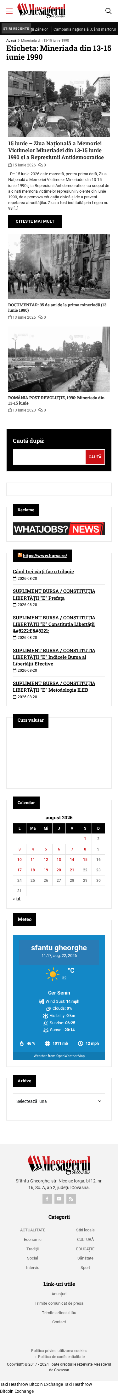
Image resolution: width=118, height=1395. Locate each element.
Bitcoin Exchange (46, 1384)
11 (33, 860)
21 (72, 870)
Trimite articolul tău (59, 1312)
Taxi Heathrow (14, 1384)
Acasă (11, 41)
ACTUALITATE (32, 1230)
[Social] (47, 1199)
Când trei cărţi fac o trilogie (43, 571)
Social (32, 1258)
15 (85, 860)
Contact (59, 1322)
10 (19, 860)
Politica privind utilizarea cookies (59, 1351)
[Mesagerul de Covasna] (41, 10)
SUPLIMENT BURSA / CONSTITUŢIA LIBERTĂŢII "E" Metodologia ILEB (54, 686)
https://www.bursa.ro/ (45, 555)
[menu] (9, 11)
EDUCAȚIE (85, 1249)
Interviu (32, 1267)
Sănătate (85, 1258)
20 (59, 870)
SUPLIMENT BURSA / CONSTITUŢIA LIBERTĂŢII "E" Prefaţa (54, 594)
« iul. (17, 899)
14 (72, 860)
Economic (33, 1239)
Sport (85, 1267)
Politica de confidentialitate (61, 1357)
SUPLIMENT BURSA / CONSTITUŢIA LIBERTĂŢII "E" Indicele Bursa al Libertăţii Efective (54, 657)
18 (33, 870)
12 (46, 860)
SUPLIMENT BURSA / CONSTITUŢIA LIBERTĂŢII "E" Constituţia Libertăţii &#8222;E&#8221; (54, 624)
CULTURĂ (85, 1239)
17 (19, 870)
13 (59, 860)
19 (46, 870)
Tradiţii (32, 1249)
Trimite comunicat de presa (59, 1303)
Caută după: (28, 440)
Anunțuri (59, 1293)
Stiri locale (85, 1230)
